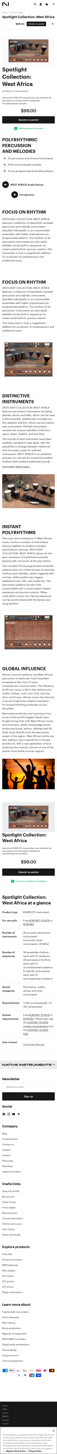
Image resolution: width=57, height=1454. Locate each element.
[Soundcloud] (18, 1114)
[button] (22, 184)
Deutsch (5, 1413)
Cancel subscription (12, 1218)
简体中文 (5, 1416)
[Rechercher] (35, 4)
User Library (8, 1229)
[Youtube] (13, 1114)
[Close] (54, 1431)
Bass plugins (8, 1270)
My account (8, 1197)
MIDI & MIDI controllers (14, 1339)
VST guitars (8, 1281)
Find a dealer (9, 1207)
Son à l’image (17, 12)
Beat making (8, 1323)
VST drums (8, 1287)
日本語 (4, 1409)
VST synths (8, 1276)
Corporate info (10, 1139)
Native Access (9, 1213)
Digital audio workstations (15, 1344)
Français (5, 1420)
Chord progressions (12, 1361)
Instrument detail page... (16, 466)
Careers (6, 1155)
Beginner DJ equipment (14, 1333)
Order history (9, 1202)
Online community (12, 1224)
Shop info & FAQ (10, 1191)
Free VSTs (7, 1254)
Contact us (8, 1144)
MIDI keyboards (10, 1265)
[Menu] (54, 4)
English (5, 1405)
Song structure (10, 1355)
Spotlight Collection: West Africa (28, 17)
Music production (11, 1328)
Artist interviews (10, 1317)
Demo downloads (11, 1235)
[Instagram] (8, 1114)
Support (6, 1150)
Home (5, 12)
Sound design (9, 1350)
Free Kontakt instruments (15, 1312)
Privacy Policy (35, 1451)
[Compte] (41, 4)
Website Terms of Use (15, 1451)
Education (7, 1166)
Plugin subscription (12, 1292)
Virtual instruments (12, 1260)
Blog (4, 1133)
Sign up (28, 1096)
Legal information (11, 1171)
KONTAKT (28, 924)
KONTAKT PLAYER (39, 920)
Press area (7, 1161)
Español (5, 1424)
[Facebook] (4, 1114)
